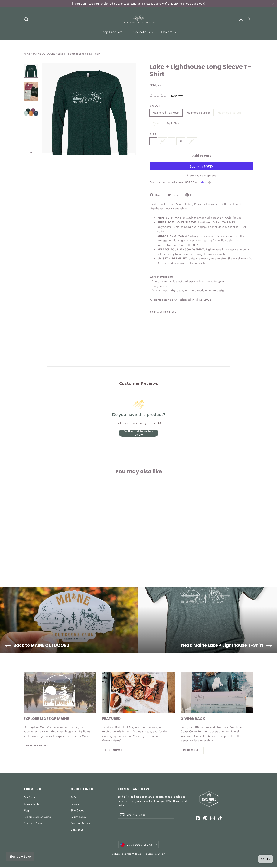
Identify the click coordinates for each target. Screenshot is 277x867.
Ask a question (163, 312)
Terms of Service (80, 823)
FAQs (74, 797)
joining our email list (140, 801)
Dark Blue (173, 123)
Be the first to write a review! (138, 433)
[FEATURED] (138, 692)
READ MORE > (192, 750)
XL (180, 141)
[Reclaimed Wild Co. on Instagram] (212, 817)
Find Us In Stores (34, 823)
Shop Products (112, 31)
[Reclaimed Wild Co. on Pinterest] (205, 817)
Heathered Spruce (229, 113)
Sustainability (31, 804)
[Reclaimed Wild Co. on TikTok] (220, 817)
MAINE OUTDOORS (44, 53)
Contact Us (77, 830)
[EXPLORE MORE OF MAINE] (60, 692)
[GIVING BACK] (217, 692)
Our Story (29, 797)
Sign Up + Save (20, 856)
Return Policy (78, 817)
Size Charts (77, 810)
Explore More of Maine (37, 817)
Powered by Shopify (155, 853)
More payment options (201, 175)
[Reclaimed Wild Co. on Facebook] (198, 817)
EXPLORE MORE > (37, 745)
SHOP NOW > (113, 750)
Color (155, 106)
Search (75, 804)
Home (27, 53)
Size (153, 134)
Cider (156, 123)
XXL (192, 141)
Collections (142, 31)
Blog (26, 810)
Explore (167, 31)
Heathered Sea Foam (166, 113)
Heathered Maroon (199, 113)
